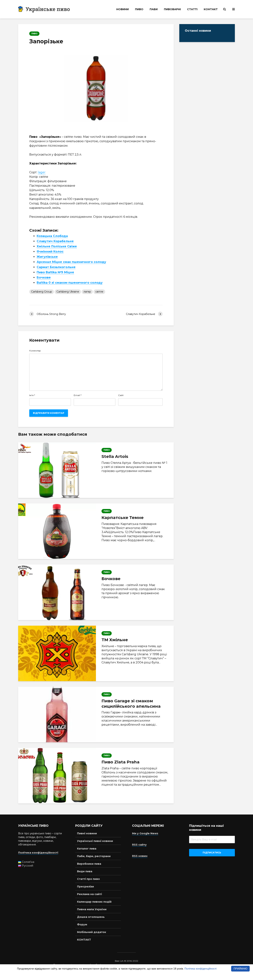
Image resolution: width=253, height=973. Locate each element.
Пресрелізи (85, 886)
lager (42, 172)
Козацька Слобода (52, 236)
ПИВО (139, 9)
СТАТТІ (192, 9)
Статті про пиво (88, 879)
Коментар (35, 351)
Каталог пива (86, 848)
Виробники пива (89, 863)
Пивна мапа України (91, 909)
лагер (87, 291)
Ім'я (32, 395)
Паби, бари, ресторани (94, 856)
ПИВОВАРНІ (172, 9)
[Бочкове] (57, 592)
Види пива (84, 871)
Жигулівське (47, 256)
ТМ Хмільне (114, 639)
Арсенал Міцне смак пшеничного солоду (71, 262)
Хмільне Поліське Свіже (57, 246)
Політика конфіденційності (200, 968)
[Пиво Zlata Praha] (57, 775)
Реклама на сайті (89, 894)
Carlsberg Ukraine (67, 291)
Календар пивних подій (94, 901)
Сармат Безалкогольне (56, 267)
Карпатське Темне (122, 517)
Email (77, 395)
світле (99, 291)
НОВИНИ (122, 9)
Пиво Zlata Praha (120, 762)
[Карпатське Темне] (57, 531)
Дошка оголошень (91, 917)
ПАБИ (154, 9)
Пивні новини (87, 833)
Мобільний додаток (91, 932)
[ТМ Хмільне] (57, 653)
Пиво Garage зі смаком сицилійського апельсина (131, 703)
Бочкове (44, 277)
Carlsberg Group (41, 291)
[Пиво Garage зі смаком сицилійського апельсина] (57, 714)
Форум (82, 924)
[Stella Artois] (57, 470)
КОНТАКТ (211, 9)
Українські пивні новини (95, 841)
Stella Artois (114, 456)
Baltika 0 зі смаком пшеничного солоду (70, 282)
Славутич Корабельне (55, 241)
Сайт (121, 395)
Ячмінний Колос (50, 251)
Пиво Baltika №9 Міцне (55, 272)
